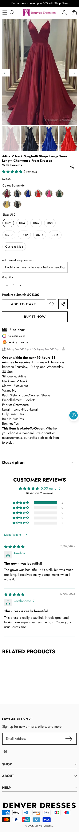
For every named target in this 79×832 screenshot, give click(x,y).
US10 (9, 235)
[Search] (12, 12)
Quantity (7, 277)
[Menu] (4, 12)
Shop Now (61, 3)
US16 (55, 235)
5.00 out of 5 (50, 488)
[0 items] (74, 12)
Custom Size (14, 246)
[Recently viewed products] (73, 415)
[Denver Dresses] (39, 12)
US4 (22, 223)
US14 (39, 235)
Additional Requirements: (19, 260)
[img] (14, 546)
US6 (36, 223)
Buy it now (35, 316)
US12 (24, 235)
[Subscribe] (69, 739)
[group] (11, 138)
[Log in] (64, 12)
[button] (74, 425)
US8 (50, 223)
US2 (8, 223)
